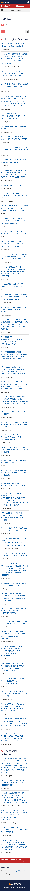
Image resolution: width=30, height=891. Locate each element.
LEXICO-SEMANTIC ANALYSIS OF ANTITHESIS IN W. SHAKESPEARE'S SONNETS (14, 450)
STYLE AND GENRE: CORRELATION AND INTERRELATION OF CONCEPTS (14, 309)
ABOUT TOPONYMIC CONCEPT (12, 185)
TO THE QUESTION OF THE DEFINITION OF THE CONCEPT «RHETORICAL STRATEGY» (12, 73)
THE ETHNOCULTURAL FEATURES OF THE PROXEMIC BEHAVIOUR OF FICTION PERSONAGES (14, 297)
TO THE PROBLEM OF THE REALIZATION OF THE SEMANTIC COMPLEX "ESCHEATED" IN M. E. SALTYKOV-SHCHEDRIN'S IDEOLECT (14, 271)
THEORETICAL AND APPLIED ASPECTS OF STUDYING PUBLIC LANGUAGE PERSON (13, 221)
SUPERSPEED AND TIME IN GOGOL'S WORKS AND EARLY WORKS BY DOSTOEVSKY (12, 244)
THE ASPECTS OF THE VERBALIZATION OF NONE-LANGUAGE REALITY (11, 437)
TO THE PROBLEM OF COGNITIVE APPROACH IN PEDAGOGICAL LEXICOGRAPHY (14, 783)
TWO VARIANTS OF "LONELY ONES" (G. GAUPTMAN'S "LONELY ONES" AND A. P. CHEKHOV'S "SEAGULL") (14, 208)
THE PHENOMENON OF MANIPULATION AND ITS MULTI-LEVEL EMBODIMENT (13, 116)
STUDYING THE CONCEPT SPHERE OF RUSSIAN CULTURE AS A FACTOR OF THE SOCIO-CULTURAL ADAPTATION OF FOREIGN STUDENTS (15, 814)
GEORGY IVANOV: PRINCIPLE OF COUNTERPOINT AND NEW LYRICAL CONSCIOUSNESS (14, 473)
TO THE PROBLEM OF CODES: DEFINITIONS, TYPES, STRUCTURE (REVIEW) (14, 693)
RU (27, 2)
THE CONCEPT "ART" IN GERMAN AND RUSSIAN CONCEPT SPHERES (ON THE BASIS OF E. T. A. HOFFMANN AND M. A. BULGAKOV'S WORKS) (14, 324)
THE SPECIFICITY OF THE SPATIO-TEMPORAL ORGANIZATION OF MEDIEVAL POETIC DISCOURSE (14, 256)
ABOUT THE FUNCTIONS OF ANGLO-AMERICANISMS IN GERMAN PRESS (14, 86)
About (12, 10)
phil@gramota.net (22, 871)
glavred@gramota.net (8, 876)
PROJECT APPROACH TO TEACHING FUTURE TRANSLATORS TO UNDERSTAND (14, 830)
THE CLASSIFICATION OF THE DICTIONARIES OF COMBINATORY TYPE (14, 195)
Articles (19, 10)
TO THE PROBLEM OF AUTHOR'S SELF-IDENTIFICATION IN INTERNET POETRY (13, 611)
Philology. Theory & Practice (12, 6)
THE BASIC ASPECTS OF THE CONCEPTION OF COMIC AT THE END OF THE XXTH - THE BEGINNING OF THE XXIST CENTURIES (13, 651)
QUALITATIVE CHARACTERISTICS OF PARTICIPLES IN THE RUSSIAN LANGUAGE (14, 424)
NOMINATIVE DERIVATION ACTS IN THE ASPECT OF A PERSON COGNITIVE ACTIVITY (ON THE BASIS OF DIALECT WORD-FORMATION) (14, 58)
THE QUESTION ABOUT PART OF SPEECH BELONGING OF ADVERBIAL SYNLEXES (13, 681)
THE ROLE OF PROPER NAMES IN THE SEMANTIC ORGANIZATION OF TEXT (14, 149)
